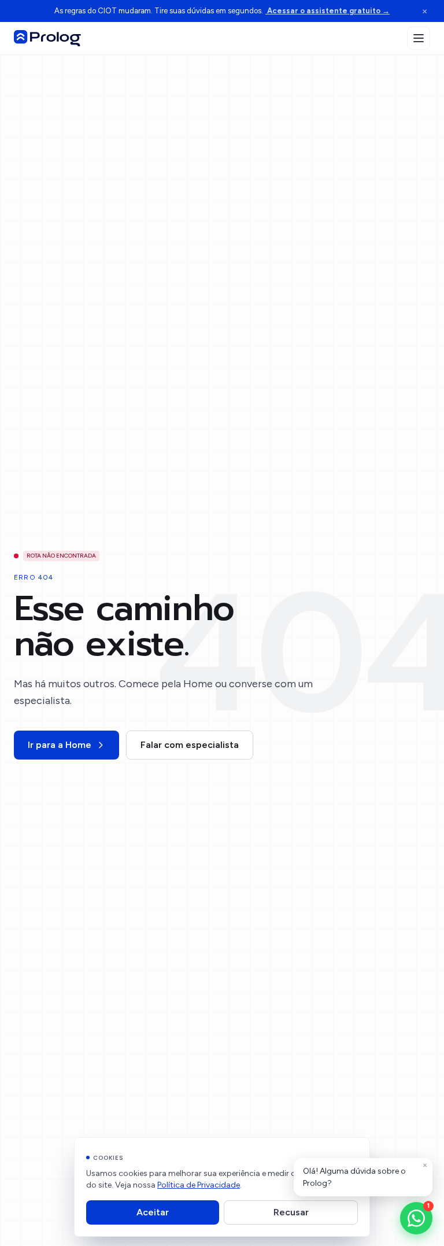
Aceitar (152, 1212)
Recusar (291, 1212)
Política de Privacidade (198, 1185)
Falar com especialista (189, 744)
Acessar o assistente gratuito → (327, 10)
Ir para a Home (59, 744)
